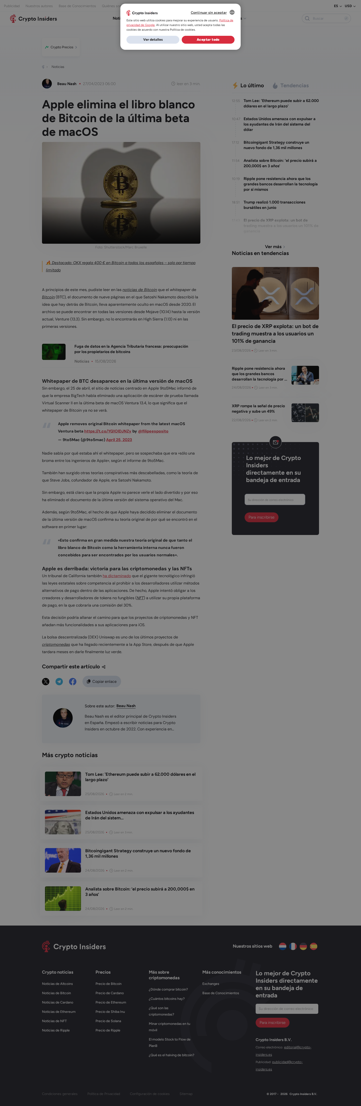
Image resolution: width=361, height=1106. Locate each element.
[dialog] (180, 27)
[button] (152, 40)
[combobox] (232, 12)
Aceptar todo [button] (208, 40)
